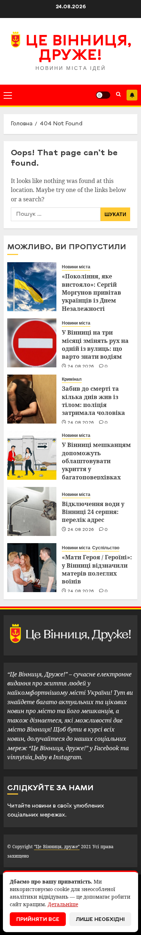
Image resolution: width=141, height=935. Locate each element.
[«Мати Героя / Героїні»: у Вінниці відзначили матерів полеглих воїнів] (31, 567)
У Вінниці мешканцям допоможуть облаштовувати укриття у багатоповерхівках (96, 461)
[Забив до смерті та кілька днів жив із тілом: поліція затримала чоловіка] (31, 399)
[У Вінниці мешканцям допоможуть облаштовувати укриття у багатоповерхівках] (31, 455)
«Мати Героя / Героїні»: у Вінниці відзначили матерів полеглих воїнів (97, 569)
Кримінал (72, 379)
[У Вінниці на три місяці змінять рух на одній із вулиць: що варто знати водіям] (31, 342)
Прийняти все (37, 919)
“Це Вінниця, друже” (56, 847)
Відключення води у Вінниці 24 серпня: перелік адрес (93, 512)
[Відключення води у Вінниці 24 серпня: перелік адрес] (31, 511)
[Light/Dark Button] (103, 95)
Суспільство (105, 547)
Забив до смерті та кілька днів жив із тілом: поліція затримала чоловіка (93, 401)
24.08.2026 (81, 366)
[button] (8, 95)
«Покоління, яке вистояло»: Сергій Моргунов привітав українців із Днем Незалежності (91, 292)
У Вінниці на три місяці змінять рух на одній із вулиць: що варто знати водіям (95, 344)
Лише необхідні (100, 919)
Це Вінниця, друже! (78, 49)
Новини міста (76, 266)
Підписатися (132, 95)
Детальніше (63, 904)
